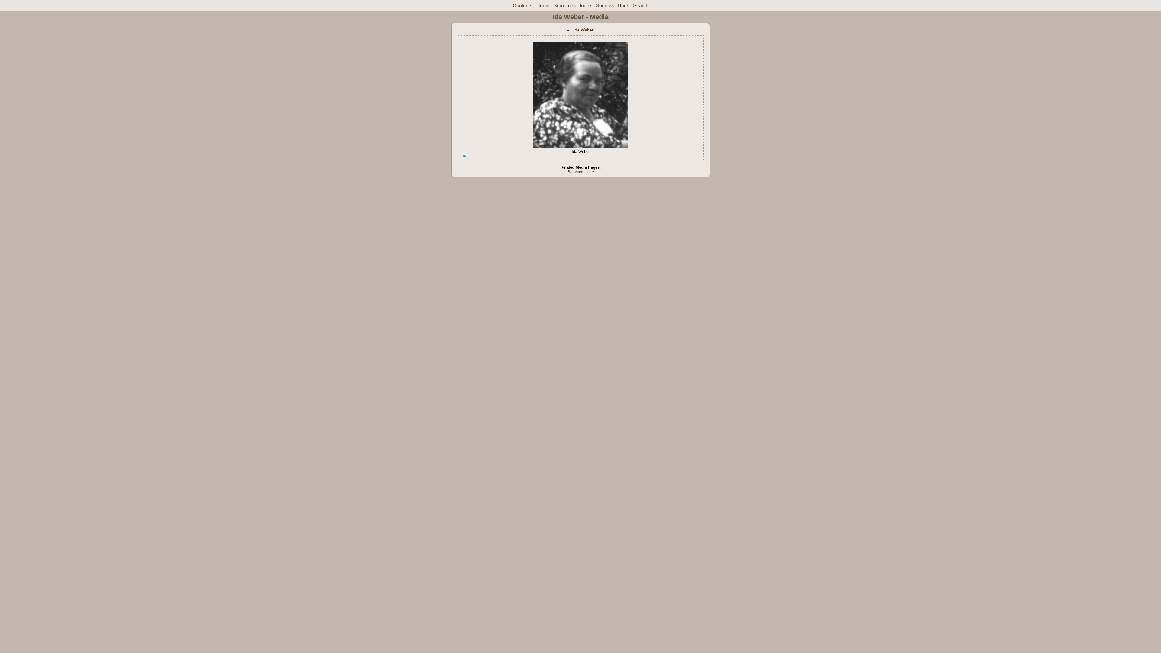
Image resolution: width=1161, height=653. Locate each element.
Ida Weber (584, 30)
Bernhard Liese (580, 172)
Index (586, 5)
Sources (605, 5)
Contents (522, 5)
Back (623, 5)
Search (641, 5)
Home (542, 5)
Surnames (565, 5)
